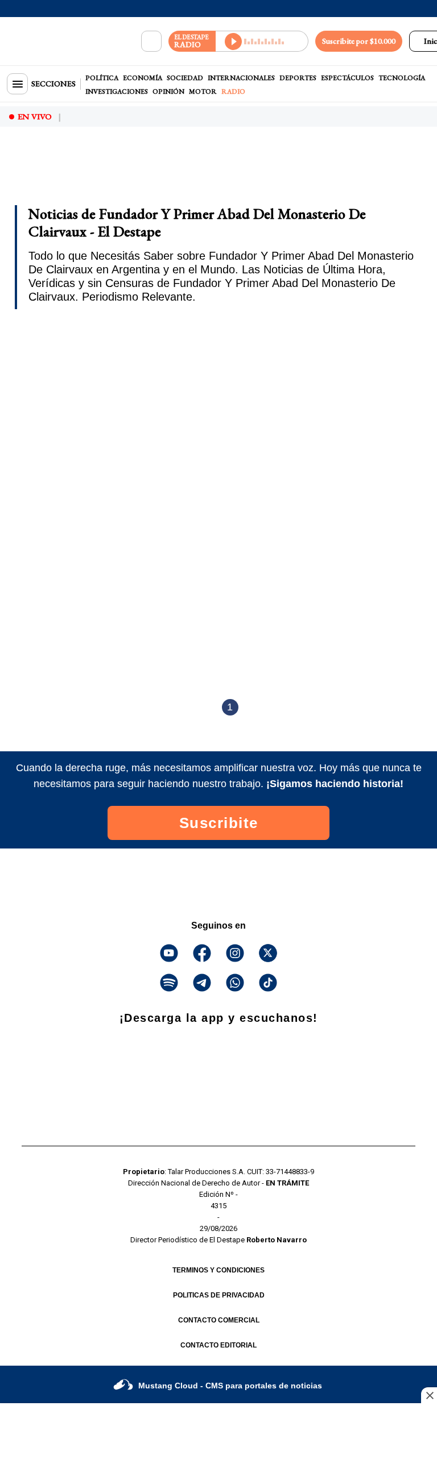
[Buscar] (151, 41)
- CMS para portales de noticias (230, 1385)
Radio (233, 91)
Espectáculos (347, 77)
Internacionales (241, 77)
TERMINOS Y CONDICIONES (218, 1270)
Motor (203, 91)
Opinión (168, 91)
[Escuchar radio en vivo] (262, 41)
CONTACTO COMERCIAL (218, 1320)
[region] (100, 166)
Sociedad (185, 77)
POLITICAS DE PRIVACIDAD (219, 1295)
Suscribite (218, 822)
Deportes (297, 77)
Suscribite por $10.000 (358, 41)
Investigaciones (116, 91)
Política (101, 77)
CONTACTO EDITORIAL (218, 1345)
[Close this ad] (429, 1395)
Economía (142, 77)
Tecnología (401, 77)
